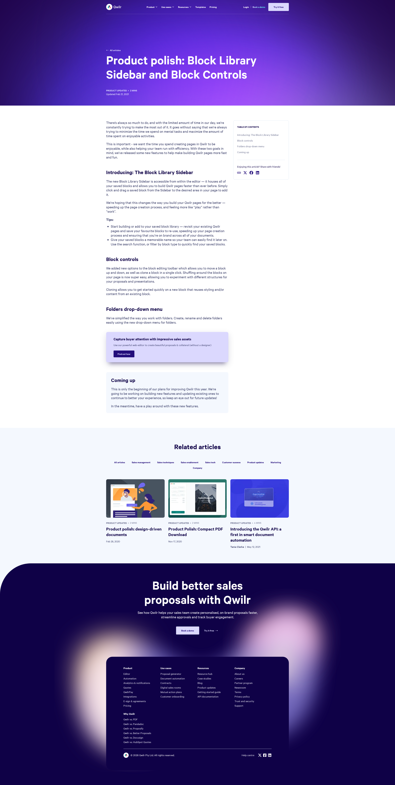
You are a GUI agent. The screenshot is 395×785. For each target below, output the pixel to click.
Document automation (172, 678)
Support (239, 705)
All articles (115, 50)
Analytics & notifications (136, 683)
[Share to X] (245, 173)
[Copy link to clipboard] (239, 173)
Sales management (141, 462)
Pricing (127, 705)
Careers (239, 678)
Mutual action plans (171, 692)
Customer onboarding (172, 696)
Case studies (204, 678)
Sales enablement (189, 462)
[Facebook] (265, 755)
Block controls (245, 140)
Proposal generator (170, 673)
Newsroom (240, 687)
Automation (129, 678)
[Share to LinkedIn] (257, 173)
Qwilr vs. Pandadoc (133, 724)
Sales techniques (165, 462)
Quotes (127, 687)
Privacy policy (242, 696)
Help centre (248, 755)
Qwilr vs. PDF (130, 719)
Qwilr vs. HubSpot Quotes (137, 742)
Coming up (243, 152)
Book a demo (259, 6)
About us (239, 673)
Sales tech (210, 462)
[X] (260, 755)
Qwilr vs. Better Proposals (137, 733)
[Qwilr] (114, 7)
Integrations (130, 696)
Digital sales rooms (170, 687)
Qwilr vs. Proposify (133, 728)
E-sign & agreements (134, 701)
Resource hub (205, 673)
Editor (126, 673)
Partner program (244, 683)
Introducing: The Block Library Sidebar (258, 134)
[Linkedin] (270, 755)
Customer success (231, 462)
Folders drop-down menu (250, 146)
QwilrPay (128, 692)
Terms (238, 692)
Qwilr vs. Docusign (133, 737)
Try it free (209, 630)
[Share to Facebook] (251, 173)
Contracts (165, 683)
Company (197, 467)
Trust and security (244, 701)
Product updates (116, 90)
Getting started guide (209, 692)
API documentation (208, 696)
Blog (200, 683)
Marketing (276, 462)
